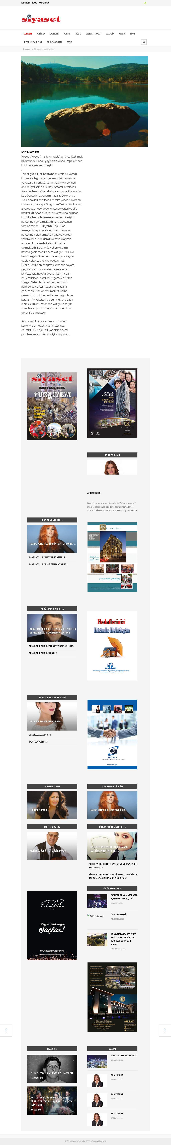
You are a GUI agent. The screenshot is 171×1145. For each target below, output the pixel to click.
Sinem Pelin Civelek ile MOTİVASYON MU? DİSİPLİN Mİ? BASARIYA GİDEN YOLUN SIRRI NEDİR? (113, 876)
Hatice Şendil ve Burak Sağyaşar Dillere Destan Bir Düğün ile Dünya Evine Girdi (51, 1101)
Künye (34, 3)
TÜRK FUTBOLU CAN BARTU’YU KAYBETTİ (52, 1073)
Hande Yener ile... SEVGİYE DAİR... (108, 810)
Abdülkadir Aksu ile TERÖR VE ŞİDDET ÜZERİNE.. (51, 646)
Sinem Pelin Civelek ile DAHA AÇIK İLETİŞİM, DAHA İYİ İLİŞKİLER (109, 848)
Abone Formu (44, 3)
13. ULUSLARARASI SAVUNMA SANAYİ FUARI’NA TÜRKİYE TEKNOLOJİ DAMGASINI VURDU (123, 939)
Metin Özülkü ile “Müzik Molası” (49, 850)
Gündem (37, 49)
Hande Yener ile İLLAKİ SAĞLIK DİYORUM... (48, 564)
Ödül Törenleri (118, 914)
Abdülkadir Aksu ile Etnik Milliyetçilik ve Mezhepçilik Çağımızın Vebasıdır (53, 630)
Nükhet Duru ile (39, 810)
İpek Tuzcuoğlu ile (38, 741)
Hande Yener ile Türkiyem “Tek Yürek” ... (53, 543)
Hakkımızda (25, 3)
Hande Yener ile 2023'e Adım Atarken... (47, 557)
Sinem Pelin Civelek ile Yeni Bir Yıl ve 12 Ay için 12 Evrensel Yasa (113, 866)
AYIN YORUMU (94, 492)
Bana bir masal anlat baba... (46, 721)
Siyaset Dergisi (99, 1141)
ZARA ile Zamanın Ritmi (40, 734)
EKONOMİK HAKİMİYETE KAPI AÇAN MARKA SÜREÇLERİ (124, 897)
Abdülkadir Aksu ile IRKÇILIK (43, 653)
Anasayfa (26, 49)
